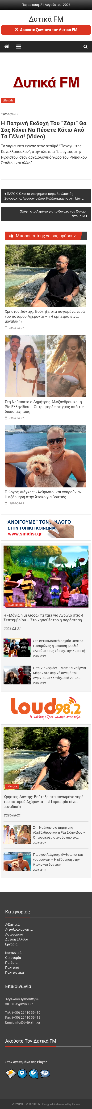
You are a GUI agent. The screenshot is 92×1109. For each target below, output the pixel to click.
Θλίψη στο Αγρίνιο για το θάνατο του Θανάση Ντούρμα (54, 213)
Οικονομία (13, 958)
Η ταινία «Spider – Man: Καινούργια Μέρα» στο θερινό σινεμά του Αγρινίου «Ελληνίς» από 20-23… (59, 673)
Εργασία (11, 944)
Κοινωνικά (13, 953)
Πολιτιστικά (15, 605)
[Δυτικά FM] (7, 46)
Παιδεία (11, 962)
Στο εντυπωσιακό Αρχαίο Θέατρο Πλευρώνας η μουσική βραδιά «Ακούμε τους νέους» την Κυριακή (59, 646)
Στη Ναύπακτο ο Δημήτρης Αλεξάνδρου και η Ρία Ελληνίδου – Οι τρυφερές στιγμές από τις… (59, 832)
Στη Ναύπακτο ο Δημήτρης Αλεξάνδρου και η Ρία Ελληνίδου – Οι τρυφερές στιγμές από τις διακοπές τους (44, 407)
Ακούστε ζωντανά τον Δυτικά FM (48, 30)
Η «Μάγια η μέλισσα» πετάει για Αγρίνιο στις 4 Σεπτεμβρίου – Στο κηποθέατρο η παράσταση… (44, 618)
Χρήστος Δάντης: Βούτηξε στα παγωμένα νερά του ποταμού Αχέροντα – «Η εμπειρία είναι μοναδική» (45, 316)
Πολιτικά (12, 967)
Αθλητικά (12, 924)
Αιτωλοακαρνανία (19, 929)
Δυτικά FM (46, 19)
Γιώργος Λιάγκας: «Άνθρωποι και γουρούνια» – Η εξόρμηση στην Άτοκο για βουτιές (45, 494)
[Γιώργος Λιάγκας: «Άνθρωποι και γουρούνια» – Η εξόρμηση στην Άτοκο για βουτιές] (45, 456)
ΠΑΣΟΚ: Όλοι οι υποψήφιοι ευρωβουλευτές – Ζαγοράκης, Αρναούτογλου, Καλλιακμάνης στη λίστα (44, 196)
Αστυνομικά (14, 934)
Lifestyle (8, 100)
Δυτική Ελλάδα (16, 939)
